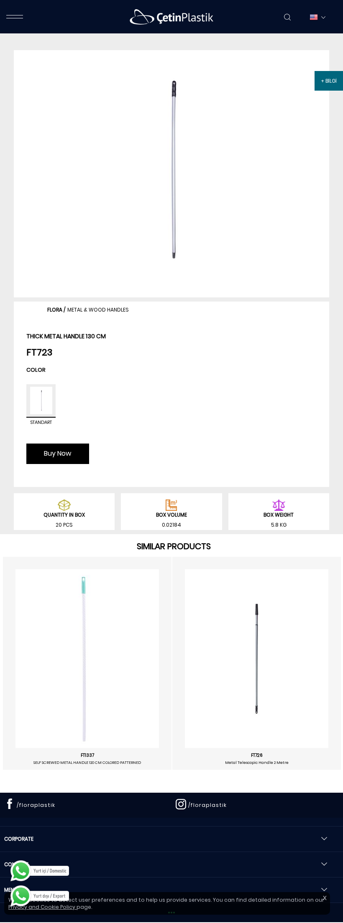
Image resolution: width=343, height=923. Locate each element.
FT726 (257, 755)
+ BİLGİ (329, 80)
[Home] (171, 16)
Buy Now (57, 453)
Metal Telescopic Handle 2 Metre (257, 762)
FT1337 (87, 755)
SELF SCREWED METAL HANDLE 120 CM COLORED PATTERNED (87, 762)
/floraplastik (36, 805)
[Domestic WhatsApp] (39, 870)
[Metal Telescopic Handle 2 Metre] (256, 658)
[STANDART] (41, 401)
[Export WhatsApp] (39, 895)
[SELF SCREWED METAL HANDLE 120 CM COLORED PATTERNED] (87, 658)
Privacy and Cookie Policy (42, 906)
